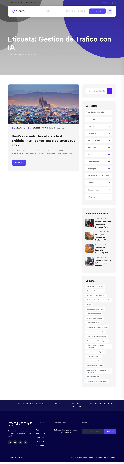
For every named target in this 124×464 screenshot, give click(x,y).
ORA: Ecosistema (42, 434)
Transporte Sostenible (94, 313)
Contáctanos (97, 11)
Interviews (92, 147)
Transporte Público (93, 323)
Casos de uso (93, 190)
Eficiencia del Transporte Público (97, 327)
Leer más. (19, 163)
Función (91, 126)
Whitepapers (93, 197)
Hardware (92, 133)
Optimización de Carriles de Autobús (99, 300)
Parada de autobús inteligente (96, 336)
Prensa (90, 155)
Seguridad (112, 457)
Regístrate (109, 431)
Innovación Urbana (93, 376)
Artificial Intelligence (52, 128)
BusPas (89, 304)
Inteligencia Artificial (96, 112)
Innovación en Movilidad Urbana (97, 381)
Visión (38, 430)
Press (63, 128)
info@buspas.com (34, 3)
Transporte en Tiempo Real (95, 332)
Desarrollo (92, 119)
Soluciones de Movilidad (94, 318)
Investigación (93, 169)
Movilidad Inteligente (93, 356)
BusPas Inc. (21, 128)
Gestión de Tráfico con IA (95, 286)
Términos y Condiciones (97, 457)
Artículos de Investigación (98, 176)
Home (10, 54)
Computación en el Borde (95, 309)
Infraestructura (94, 140)
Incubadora (40, 445)
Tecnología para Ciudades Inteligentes (95, 346)
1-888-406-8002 (16, 3)
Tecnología (40, 438)
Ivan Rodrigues (104, 231)
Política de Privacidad (79, 457)
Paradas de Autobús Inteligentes (97, 341)
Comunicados (93, 162)
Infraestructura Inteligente (95, 352)
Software (91, 183)
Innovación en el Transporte (96, 365)
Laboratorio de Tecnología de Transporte (96, 371)
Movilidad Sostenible (93, 361)
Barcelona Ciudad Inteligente (96, 295)
